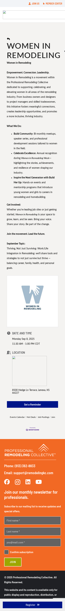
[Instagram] (17, 482)
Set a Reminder (32, 404)
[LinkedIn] (27, 482)
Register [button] (30, 605)
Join (53, 417)
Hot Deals (31, 417)
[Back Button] (8, 39)
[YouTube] (39, 482)
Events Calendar (17, 417)
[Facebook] (7, 482)
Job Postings (43, 417)
